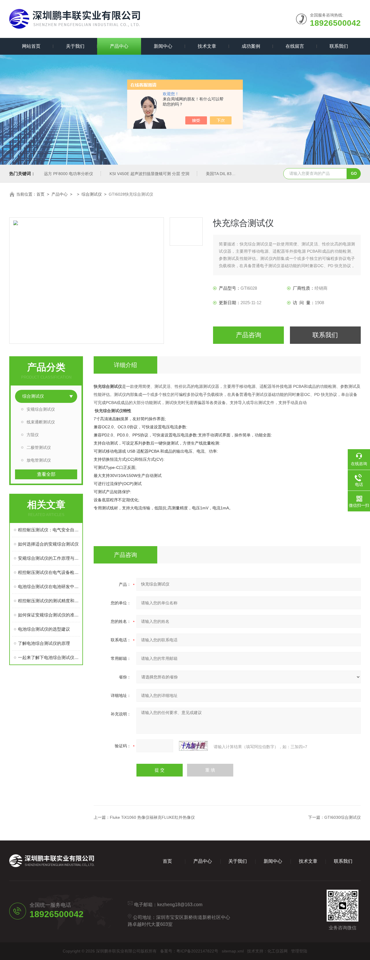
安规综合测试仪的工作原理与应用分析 (49, 558)
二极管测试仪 (39, 447)
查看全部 (46, 474)
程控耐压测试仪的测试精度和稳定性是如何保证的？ (49, 600)
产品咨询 (248, 335)
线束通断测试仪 (41, 422)
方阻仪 (33, 434)
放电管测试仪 (39, 460)
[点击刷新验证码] (193, 746)
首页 (40, 194)
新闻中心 (163, 46)
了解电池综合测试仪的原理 (44, 643)
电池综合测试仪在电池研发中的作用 (49, 586)
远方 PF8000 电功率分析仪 (68, 173)
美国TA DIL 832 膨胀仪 (226, 173)
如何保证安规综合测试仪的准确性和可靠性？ (49, 614)
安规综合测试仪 (41, 409)
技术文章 (207, 46)
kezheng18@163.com (179, 904)
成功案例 (251, 46)
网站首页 (31, 46)
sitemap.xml (233, 951)
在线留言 (295, 46)
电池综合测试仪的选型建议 (44, 629)
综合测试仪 (92, 194)
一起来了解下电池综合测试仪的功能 (49, 657)
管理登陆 (299, 951)
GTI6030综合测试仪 (342, 817)
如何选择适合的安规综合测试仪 (48, 544)
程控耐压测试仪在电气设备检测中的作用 (49, 572)
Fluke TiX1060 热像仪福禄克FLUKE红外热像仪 (152, 817)
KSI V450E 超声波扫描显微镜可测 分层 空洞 (149, 173)
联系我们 (339, 46)
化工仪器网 (277, 951)
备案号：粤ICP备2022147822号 (189, 951)
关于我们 (75, 46)
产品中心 (119, 46)
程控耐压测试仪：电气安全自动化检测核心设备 (49, 529)
